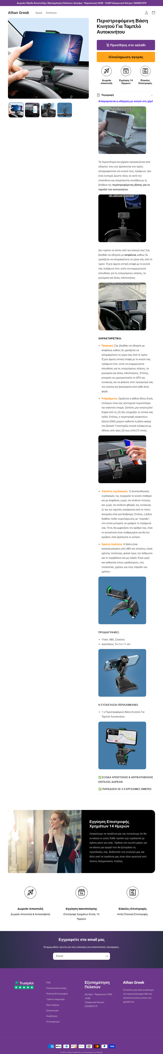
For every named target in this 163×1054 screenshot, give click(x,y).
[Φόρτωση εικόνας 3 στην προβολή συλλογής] (48, 110)
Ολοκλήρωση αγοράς (126, 57)
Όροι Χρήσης (52, 1005)
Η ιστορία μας (53, 1021)
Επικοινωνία (52, 1010)
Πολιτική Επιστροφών (57, 993)
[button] (153, 12)
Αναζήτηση (51, 1016)
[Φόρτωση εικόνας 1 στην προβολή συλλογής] (16, 110)
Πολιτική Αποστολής (56, 988)
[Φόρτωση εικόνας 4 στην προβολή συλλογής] (64, 110)
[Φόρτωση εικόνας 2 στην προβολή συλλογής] (32, 110)
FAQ (48, 982)
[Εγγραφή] (106, 956)
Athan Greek (72, 1052)
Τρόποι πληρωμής (55, 999)
